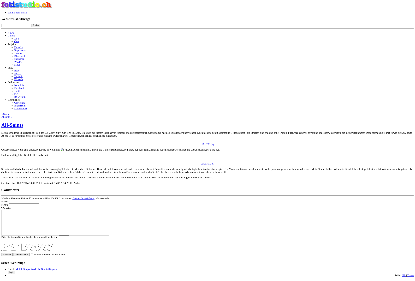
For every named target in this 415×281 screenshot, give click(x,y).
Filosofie (18, 79)
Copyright (19, 102)
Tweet (410, 275)
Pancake (18, 47)
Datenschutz (20, 108)
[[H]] (27, 7)
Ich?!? (17, 73)
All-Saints (12, 125)
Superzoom (20, 50)
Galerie (11, 35)
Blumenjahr (20, 56)
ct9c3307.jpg (207, 163)
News (11, 32)
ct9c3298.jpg (207, 144)
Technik (18, 76)
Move (17, 64)
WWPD (18, 61)
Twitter (18, 91)
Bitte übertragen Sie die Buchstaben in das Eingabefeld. (29, 237)
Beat (16, 70)
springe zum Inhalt (17, 12)
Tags (16, 38)
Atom (22, 96)
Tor (39, 269)
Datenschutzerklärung (83, 198)
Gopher (53, 269)
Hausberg (19, 59)
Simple (26, 269)
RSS (16, 96)
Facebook (19, 88)
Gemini (45, 269)
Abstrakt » (6, 117)
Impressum (19, 105)
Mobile (19, 269)
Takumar (18, 53)
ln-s (16, 94)
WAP (33, 269)
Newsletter (19, 85)
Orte (16, 41)
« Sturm (5, 114)
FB (404, 275)
